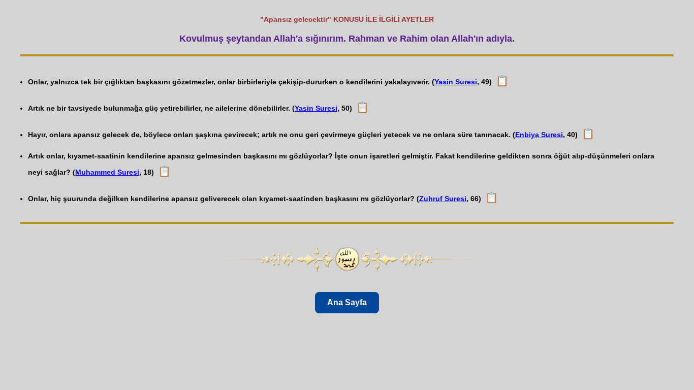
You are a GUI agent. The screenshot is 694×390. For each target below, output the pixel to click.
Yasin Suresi (455, 82)
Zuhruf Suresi (442, 198)
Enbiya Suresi (539, 135)
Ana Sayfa (347, 302)
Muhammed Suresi (107, 172)
